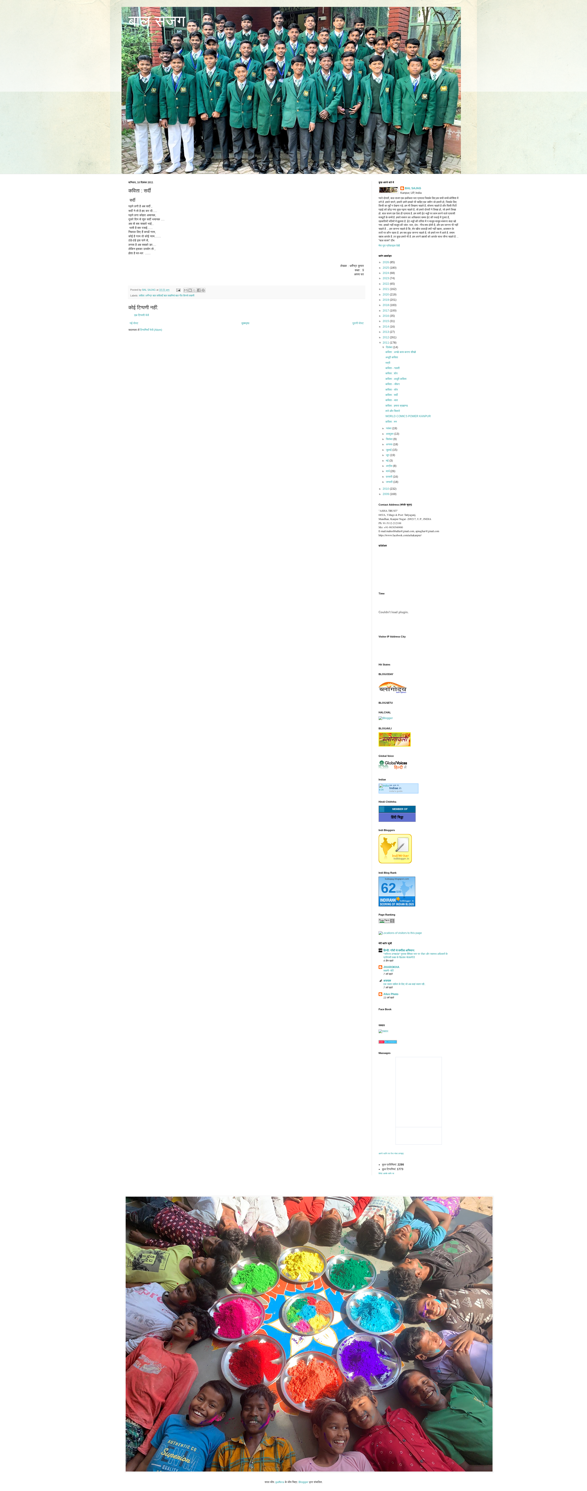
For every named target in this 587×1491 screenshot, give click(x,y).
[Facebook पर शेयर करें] (199, 290)
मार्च (388, 471)
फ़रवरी (389, 476)
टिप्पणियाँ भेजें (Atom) (151, 329)
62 (388, 888)
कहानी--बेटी (388, 970)
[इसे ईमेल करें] (185, 290)
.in (395, 788)
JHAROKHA (391, 967)
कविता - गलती (392, 368)
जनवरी (389, 482)
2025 (386, 267)
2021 (386, 289)
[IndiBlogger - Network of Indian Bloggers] (395, 862)
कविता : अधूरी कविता (396, 378)
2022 (386, 283)
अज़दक (387, 980)
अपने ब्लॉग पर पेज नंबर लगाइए (391, 1153)
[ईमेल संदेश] (178, 289)
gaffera (279, 1482)
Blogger (303, 1482)
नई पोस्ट (134, 323)
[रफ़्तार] (383, 1031)
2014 (386, 326)
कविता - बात (391, 400)
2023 (386, 278)
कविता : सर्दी (391, 395)
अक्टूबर (390, 433)
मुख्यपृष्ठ (245, 323)
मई (387, 460)
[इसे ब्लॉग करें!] (190, 290)
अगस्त (389, 444)
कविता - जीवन (392, 384)
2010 (386, 488)
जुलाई (389, 449)
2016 (386, 315)
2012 (386, 337)
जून (388, 455)
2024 (386, 273)
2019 (386, 299)
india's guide (396, 791)
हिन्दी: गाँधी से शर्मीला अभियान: (399, 950)
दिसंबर (389, 347)
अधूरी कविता (391, 357)
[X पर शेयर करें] (194, 290)
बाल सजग (156, 21)
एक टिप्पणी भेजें (141, 315)
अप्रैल (389, 466)
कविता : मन (391, 421)
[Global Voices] (393, 769)
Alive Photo (390, 994)
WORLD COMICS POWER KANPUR (408, 416)
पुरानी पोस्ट (358, 323)
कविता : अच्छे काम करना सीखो (400, 352)
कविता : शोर (391, 373)
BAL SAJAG (413, 188)
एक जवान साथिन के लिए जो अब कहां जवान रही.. (404, 984)
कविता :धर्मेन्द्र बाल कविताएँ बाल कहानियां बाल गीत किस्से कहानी (166, 295)
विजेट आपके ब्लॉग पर (386, 1173)
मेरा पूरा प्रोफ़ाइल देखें (389, 245)
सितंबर (389, 439)
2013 (386, 332)
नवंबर (389, 428)
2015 (386, 321)
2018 (386, 305)
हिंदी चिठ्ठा (397, 817)
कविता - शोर (391, 389)
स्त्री (387, 362)
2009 (386, 494)
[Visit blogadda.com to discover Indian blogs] (388, 1042)
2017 (386, 310)
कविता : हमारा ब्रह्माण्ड (396, 405)
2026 (386, 262)
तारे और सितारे (392, 411)
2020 (386, 294)
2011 (386, 342)
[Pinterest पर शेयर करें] (203, 290)
